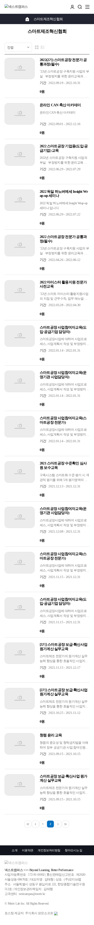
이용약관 (27, 850)
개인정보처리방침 (49, 850)
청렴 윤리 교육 (51, 735)
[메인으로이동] (27, 18)
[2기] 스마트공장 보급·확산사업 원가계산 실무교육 (63, 692)
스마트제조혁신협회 (48, 19)
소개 (14, 850)
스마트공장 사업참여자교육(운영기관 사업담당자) (63, 375)
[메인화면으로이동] (16, 6)
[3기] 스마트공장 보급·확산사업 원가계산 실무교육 (63, 647)
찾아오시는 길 (73, 850)
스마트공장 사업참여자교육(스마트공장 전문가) (63, 420)
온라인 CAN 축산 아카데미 (60, 105)
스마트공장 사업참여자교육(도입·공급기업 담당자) (63, 329)
